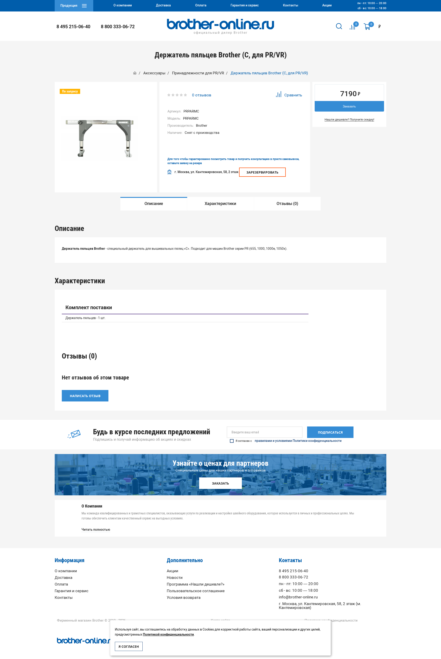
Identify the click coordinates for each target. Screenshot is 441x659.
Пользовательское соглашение (196, 591)
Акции (172, 571)
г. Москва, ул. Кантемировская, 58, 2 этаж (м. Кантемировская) (320, 606)
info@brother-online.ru (298, 597)
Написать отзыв (85, 396)
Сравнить (293, 95)
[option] (99, 138)
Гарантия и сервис (71, 591)
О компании (66, 571)
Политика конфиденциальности (331, 620)
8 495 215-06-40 (73, 26)
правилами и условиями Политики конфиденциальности (298, 441)
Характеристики (220, 203)
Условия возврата (184, 598)
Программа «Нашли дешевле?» (195, 584)
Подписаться (330, 432)
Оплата (61, 584)
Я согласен (129, 646)
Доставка (63, 578)
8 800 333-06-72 (118, 26)
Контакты (64, 598)
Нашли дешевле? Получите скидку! (349, 119)
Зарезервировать (262, 172)
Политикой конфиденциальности (168, 635)
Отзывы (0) (287, 203)
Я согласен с (289, 441)
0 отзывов (201, 95)
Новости (175, 578)
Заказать (349, 106)
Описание (153, 203)
